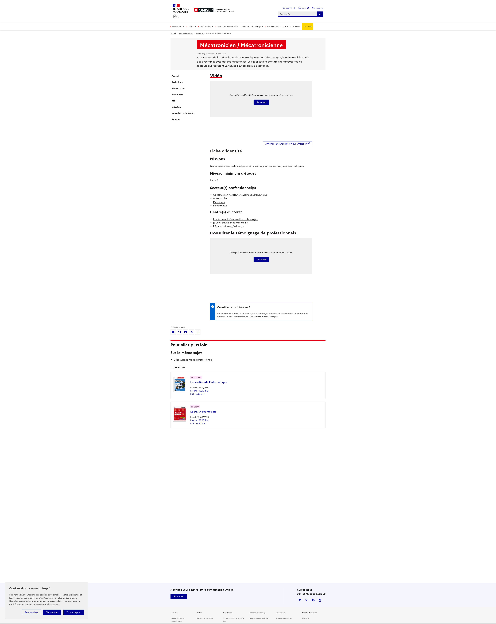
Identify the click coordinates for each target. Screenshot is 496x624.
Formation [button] (176, 26)
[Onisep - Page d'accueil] (204, 10)
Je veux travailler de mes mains (230, 222)
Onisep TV (287, 7)
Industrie (199, 33)
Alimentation (178, 88)
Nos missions (317, 7)
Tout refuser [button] (52, 612)
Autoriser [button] (261, 102)
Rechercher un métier (205, 618)
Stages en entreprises (284, 618)
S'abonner (179, 596)
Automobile (177, 94)
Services (176, 119)
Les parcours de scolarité (259, 618)
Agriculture (177, 82)
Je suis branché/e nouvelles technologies (235, 219)
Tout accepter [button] (74, 612)
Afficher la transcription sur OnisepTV (286, 143)
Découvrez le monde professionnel (193, 359)
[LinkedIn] (185, 332)
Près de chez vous (292, 26)
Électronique (220, 205)
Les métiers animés (186, 33)
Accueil (173, 33)
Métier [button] (191, 26)
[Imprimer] (173, 332)
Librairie (302, 7)
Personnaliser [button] (31, 612)
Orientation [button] (205, 26)
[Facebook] (197, 332)
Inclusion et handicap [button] (251, 26)
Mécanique (219, 201)
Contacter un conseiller (227, 26)
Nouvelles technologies (183, 113)
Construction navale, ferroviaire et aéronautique (240, 194)
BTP (173, 100)
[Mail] (179, 332)
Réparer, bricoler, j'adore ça (228, 226)
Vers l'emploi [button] (272, 26)
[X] (191, 332)
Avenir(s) (308, 26)
